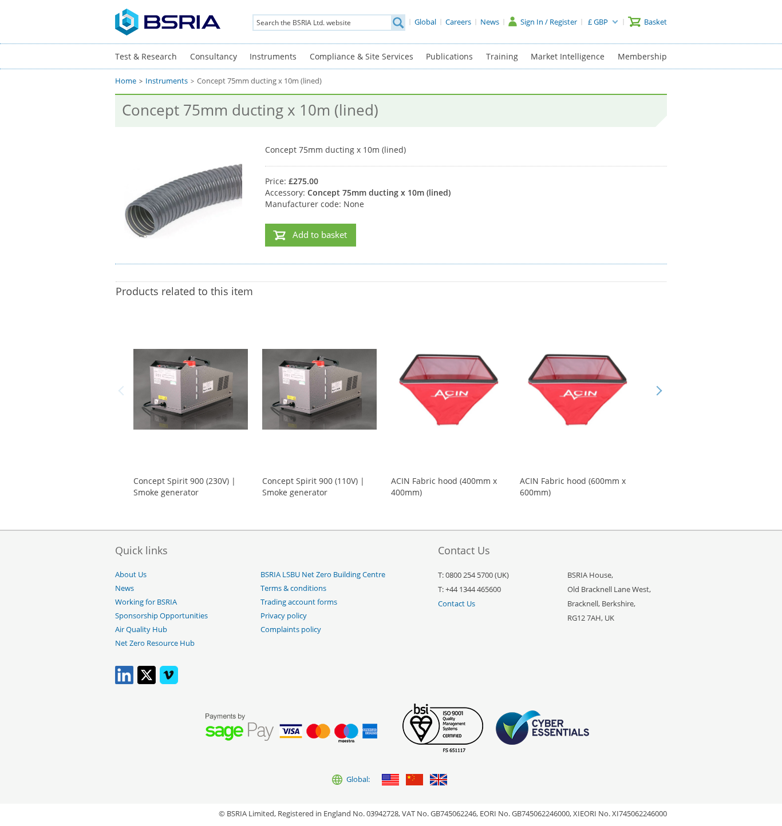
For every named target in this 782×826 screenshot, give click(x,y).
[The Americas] (390, 780)
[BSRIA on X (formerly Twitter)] (146, 681)
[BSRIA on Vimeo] (169, 681)
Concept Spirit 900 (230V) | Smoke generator (184, 486)
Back (123, 391)
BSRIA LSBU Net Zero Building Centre (322, 574)
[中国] (414, 780)
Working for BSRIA (146, 602)
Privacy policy (283, 616)
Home (125, 81)
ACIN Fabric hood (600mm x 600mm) (573, 486)
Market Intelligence (568, 56)
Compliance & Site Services (361, 56)
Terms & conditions (293, 588)
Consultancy (213, 56)
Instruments (273, 56)
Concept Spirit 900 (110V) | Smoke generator (313, 486)
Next (659, 391)
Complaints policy (290, 629)
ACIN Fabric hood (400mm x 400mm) (444, 486)
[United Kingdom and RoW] (438, 780)
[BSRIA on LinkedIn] (124, 681)
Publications (449, 56)
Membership (642, 56)
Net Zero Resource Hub (155, 643)
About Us (131, 574)
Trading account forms (298, 602)
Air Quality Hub (141, 629)
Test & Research (146, 56)
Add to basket (320, 235)
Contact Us (456, 604)
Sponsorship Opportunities (161, 616)
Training (502, 56)
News (124, 588)
